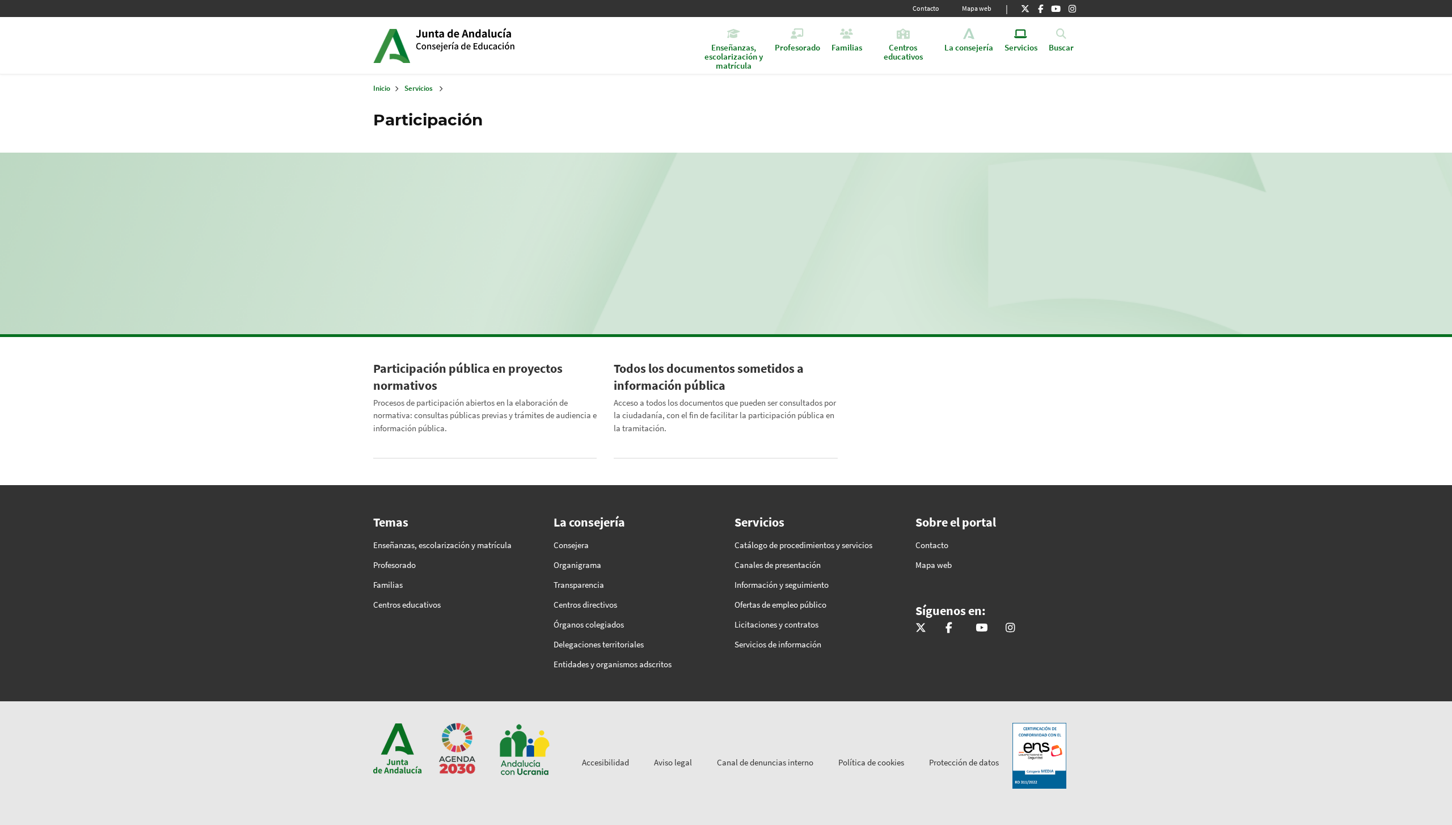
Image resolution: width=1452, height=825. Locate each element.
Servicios (418, 88)
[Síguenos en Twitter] (1025, 8)
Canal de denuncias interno (765, 762)
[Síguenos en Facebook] (1040, 8)
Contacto (926, 8)
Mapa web (976, 8)
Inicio (503, 45)
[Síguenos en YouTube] (1056, 8)
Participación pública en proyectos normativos (468, 376)
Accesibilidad (605, 762)
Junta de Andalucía (391, 45)
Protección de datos (964, 762)
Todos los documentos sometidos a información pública (709, 376)
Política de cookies (871, 762)
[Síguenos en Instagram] (1072, 8)
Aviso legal (673, 762)
